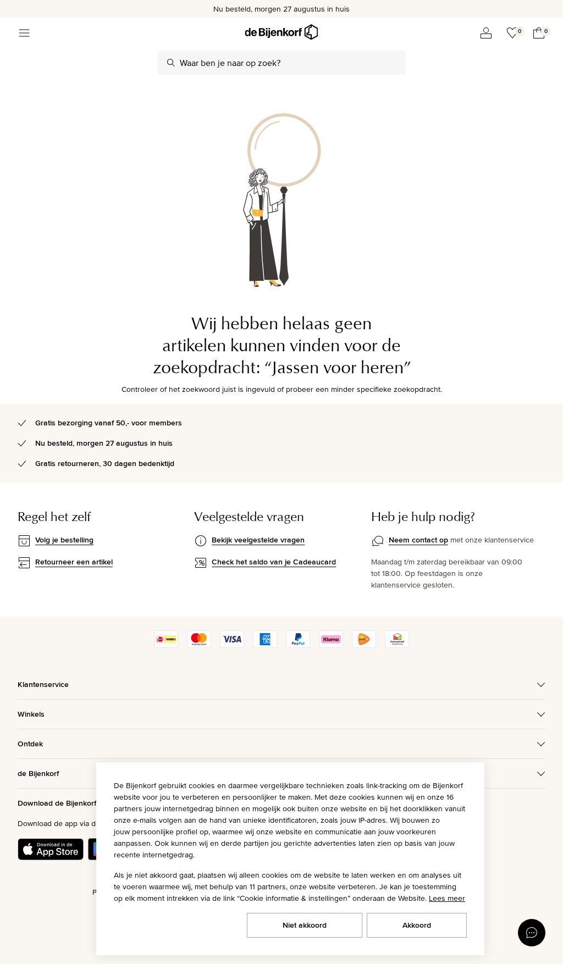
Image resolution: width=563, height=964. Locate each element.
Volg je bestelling (64, 539)
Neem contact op (418, 539)
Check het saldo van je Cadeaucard (274, 561)
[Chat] (531, 932)
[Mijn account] (486, 33)
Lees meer (447, 898)
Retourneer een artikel (74, 561)
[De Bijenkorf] (281, 32)
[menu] (24, 33)
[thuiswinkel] (397, 645)
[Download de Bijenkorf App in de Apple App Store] (51, 849)
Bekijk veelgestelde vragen (258, 539)
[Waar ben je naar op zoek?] (171, 62)
